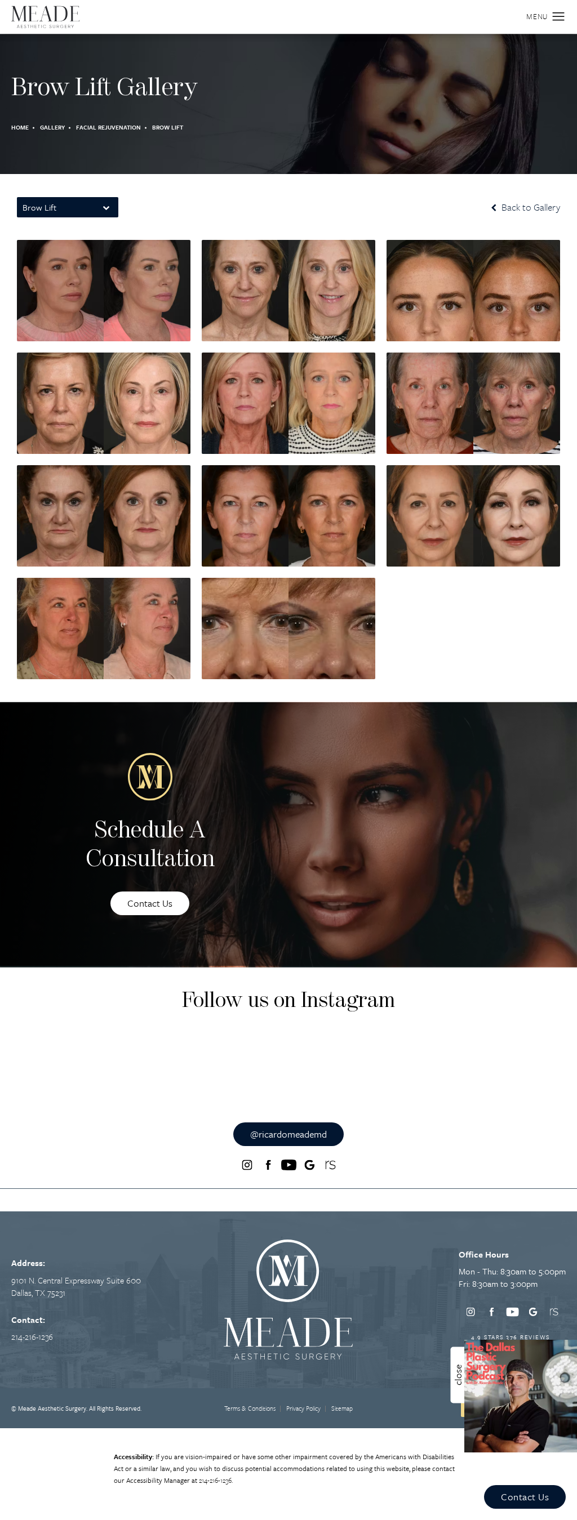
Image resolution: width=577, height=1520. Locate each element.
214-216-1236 (215, 1480)
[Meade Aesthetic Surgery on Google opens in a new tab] (309, 1165)
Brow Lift (167, 127)
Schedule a (150, 845)
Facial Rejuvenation (108, 127)
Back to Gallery (529, 207)
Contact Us (149, 903)
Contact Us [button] (525, 1497)
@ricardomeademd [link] (288, 1134)
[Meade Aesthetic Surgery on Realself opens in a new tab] (330, 1165)
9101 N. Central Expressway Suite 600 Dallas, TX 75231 (76, 1286)
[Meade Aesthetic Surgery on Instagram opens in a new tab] (247, 1165)
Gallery (52, 127)
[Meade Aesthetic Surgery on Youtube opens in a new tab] (288, 1165)
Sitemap (342, 1408)
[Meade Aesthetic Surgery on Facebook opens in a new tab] (268, 1165)
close (458, 1375)
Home (20, 127)
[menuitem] (247, 1165)
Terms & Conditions (250, 1408)
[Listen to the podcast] (520, 1395)
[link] (32, 1336)
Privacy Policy (303, 1408)
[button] (559, 16)
